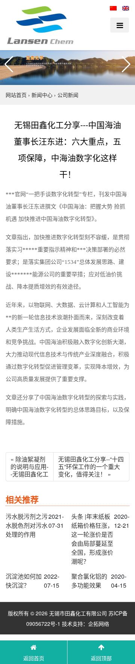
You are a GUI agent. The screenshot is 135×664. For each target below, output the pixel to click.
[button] (9, 64)
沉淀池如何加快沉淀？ (24, 581)
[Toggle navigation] (119, 25)
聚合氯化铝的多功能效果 (89, 581)
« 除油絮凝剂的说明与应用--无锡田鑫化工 (29, 466)
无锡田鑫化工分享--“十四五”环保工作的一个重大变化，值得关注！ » (91, 466)
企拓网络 (98, 623)
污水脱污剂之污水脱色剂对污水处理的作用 (27, 525)
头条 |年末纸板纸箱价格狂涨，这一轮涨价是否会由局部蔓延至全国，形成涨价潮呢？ (92, 539)
